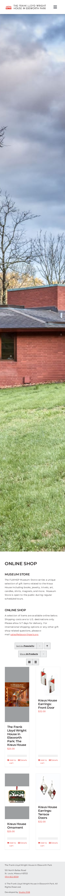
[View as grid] (29, 662)
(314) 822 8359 (11, 877)
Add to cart (12, 761)
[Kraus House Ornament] (17, 796)
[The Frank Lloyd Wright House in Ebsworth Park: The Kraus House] (17, 694)
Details (23, 760)
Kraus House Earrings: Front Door (47, 704)
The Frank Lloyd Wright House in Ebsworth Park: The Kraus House (17, 736)
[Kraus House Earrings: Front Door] (48, 681)
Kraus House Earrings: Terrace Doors (47, 812)
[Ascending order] (47, 646)
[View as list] (36, 662)
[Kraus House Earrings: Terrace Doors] (48, 788)
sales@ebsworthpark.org (24, 634)
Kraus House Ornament (16, 825)
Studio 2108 (24, 892)
